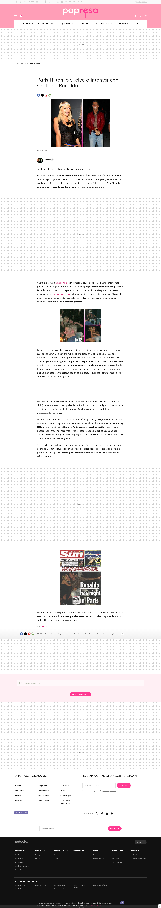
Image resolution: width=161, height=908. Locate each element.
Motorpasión (97, 855)
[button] (49, 159)
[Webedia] (21, 841)
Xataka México (20, 885)
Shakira (18, 795)
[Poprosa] (80, 12)
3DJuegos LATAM (40, 885)
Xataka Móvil (19, 858)
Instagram (145, 16)
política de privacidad (109, 791)
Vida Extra (38, 858)
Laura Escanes (43, 800)
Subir (139, 842)
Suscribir (123, 785)
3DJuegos (38, 855)
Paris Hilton (89, 634)
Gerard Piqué (65, 795)
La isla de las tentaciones (65, 802)
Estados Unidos (50, 634)
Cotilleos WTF (104, 23)
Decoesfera (116, 858)
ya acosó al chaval (62, 294)
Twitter (140, 16)
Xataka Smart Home (22, 866)
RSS (112, 813)
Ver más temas (21, 813)
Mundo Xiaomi (20, 870)
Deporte (61, 634)
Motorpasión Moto (99, 858)
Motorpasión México (100, 885)
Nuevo (21, 16)
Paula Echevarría (34, 64)
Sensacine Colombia (61, 889)
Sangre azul (42, 786)
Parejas (69, 634)
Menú (15, 16)
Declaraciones (43, 790)
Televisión (64, 786)
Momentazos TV (128, 23)
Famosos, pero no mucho (39, 23)
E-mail (49, 95)
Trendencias (116, 855)
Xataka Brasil (19, 889)
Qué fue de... (68, 23)
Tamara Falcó (43, 795)
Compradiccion (117, 862)
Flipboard (46, 95)
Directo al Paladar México (79, 886)
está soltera (61, 282)
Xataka (17, 855)
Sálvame (18, 800)
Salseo (86, 23)
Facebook (135, 16)
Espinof (56, 858)
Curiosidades (20, 790)
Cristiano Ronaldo (103, 634)
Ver (82, 694)
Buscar (26, 16)
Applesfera (19, 862)
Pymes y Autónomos (138, 858)
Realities (18, 786)
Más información (95, 905)
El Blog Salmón (136, 855)
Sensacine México (60, 885)
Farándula (77, 634)
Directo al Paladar (79, 855)
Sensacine (57, 855)
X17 (43, 626)
